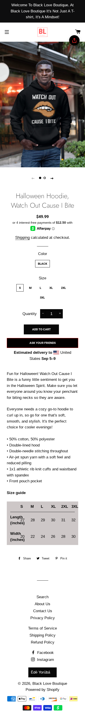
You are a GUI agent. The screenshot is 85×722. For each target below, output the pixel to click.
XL (51, 288)
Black (42, 263)
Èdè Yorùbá (40, 672)
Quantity (29, 314)
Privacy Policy (42, 618)
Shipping (22, 237)
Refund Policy (42, 642)
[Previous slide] (33, 178)
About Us (42, 604)
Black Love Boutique (49, 683)
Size (42, 278)
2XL (63, 288)
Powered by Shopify (42, 690)
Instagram (45, 660)
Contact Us (42, 611)
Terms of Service (42, 628)
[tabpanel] (42, 104)
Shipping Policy (42, 635)
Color (42, 254)
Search (42, 597)
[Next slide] (52, 178)
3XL (42, 297)
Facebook (45, 653)
